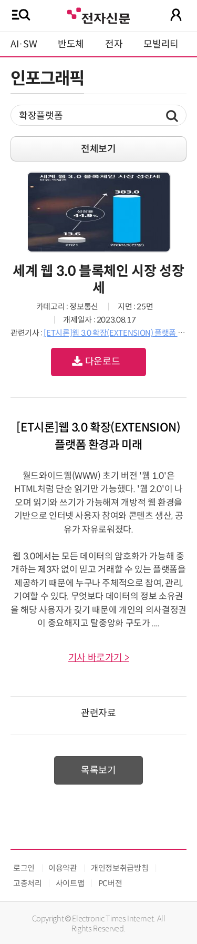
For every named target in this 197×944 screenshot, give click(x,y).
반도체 (71, 44)
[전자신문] (98, 14)
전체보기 (98, 149)
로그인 (24, 868)
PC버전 (110, 883)
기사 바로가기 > (98, 658)
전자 (113, 44)
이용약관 (62, 868)
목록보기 (98, 770)
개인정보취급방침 (119, 868)
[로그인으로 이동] (175, 14)
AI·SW (24, 44)
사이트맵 (70, 883)
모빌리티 (161, 44)
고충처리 (27, 883)
